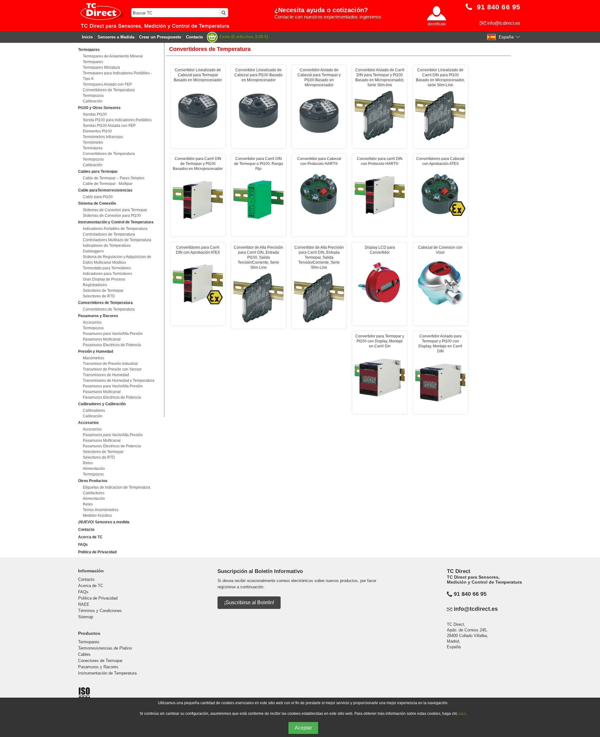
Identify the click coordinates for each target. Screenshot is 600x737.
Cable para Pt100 (98, 197)
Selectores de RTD (99, 296)
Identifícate (437, 24)
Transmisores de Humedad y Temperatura (118, 380)
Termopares (93, 62)
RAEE (83, 604)
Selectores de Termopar (103, 290)
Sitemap (85, 617)
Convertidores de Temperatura (109, 90)
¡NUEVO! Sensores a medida (103, 522)
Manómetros (93, 358)
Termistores (92, 148)
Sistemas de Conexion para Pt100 (112, 215)
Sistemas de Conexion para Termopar (115, 210)
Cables (84, 654)
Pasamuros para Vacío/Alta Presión (113, 333)
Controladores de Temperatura (109, 234)
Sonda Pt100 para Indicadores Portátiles (117, 120)
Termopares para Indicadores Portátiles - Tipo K (117, 76)
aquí (462, 713)
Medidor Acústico (97, 515)
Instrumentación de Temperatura (107, 673)
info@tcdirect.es (503, 23)
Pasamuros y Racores (98, 667)
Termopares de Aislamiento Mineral (113, 56)
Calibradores (94, 410)
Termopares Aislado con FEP (107, 84)
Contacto (194, 37)
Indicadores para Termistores (107, 273)
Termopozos (93, 95)
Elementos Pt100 (97, 131)
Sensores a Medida (116, 37)
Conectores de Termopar (100, 660)
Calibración (92, 101)
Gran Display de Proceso (104, 279)
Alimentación (94, 468)
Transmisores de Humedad (106, 375)
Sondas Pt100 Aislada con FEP (109, 125)
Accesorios (92, 322)
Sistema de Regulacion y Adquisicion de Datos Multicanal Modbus (117, 260)
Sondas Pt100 (95, 114)
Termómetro (93, 142)
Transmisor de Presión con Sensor (112, 369)
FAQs (83, 544)
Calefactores (93, 493)
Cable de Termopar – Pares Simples (113, 178)
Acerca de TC (90, 537)
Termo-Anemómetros (100, 510)
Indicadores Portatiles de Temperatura (115, 229)
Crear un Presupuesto (160, 37)
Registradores (95, 285)
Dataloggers (93, 251)
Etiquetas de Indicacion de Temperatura (116, 487)
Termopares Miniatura (101, 67)
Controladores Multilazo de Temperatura (117, 240)
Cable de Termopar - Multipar (107, 184)
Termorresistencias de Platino (105, 648)
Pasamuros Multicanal (102, 339)
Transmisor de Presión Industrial (110, 363)
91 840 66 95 (470, 594)
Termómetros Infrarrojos (103, 137)
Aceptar (303, 727)
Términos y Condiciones (100, 610)
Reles (88, 463)
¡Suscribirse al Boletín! (249, 602)
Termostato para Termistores (107, 268)
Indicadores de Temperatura (107, 245)
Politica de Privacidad (97, 552)
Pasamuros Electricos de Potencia (112, 345)
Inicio (87, 37)
